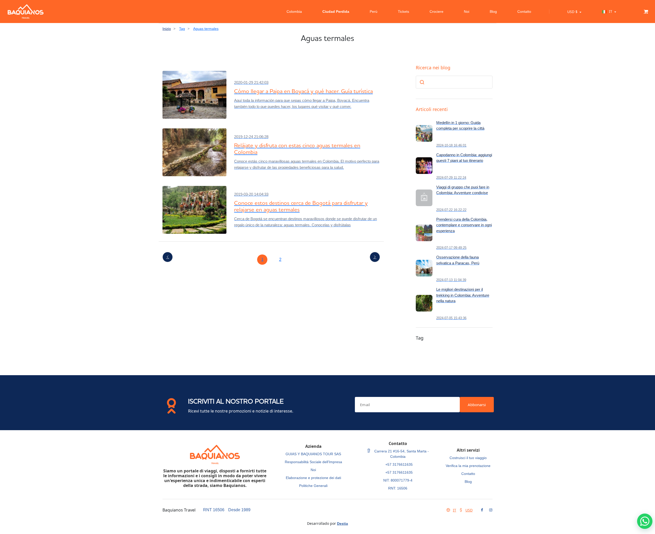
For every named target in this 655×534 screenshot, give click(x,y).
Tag (182, 29)
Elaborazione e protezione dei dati (313, 478)
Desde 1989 (239, 510)
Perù (373, 11)
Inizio (166, 29)
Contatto (524, 11)
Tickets (403, 11)
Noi (466, 11)
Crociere (436, 11)
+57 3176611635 (399, 464)
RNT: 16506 (397, 488)
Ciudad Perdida (335, 11)
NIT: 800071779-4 (397, 480)
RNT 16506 (213, 510)
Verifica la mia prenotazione (468, 466)
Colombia (294, 11)
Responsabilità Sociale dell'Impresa (313, 462)
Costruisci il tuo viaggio (468, 458)
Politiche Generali (313, 486)
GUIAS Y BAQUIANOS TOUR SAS (313, 454)
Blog (493, 11)
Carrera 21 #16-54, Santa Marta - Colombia (401, 454)
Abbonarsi (477, 404)
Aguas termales (206, 29)
